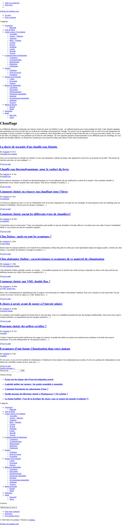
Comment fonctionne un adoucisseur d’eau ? (26, 389)
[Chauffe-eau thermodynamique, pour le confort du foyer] (5, 176)
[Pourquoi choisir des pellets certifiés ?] (3, 333)
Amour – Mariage (16, 36)
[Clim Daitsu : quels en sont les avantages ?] (5, 244)
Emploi (7, 68)
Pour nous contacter (12, 512)
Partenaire (8, 111)
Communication (16, 60)
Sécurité (13, 51)
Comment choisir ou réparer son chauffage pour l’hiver (34, 191)
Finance (12, 83)
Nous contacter (10, 17)
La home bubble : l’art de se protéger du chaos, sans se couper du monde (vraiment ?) (46, 398)
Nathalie (6, 152)
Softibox (32, 520)
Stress (12, 117)
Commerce (14, 58)
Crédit (12, 79)
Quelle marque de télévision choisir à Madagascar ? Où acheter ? (36, 394)
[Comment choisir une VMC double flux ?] (7, 289)
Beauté (12, 107)
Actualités (13, 34)
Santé (7, 113)
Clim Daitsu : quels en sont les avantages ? (25, 236)
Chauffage (13, 88)
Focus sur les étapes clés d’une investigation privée (29, 379)
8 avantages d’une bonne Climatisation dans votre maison (35, 348)
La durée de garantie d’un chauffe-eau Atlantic (28, 146)
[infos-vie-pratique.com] (9, 11)
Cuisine (12, 43)
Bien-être (13, 115)
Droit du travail (15, 73)
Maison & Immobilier (13, 85)
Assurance (9, 25)
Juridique (13, 47)
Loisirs (12, 49)
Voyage (12, 53)
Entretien (13, 96)
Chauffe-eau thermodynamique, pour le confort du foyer (34, 169)
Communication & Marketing (16, 55)
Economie (13, 81)
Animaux (13, 38)
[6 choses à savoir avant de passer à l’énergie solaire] (6, 311)
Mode (12, 109)
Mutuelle (13, 28)
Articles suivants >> (7, 368)
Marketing (13, 64)
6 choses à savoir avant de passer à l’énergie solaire (31, 303)
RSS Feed (8, 5)
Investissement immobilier (19, 98)
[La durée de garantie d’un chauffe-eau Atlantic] (8, 154)
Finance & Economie (13, 77)
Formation (13, 75)
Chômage (13, 70)
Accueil (8, 15)
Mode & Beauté (11, 105)
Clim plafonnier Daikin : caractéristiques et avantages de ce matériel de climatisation (52, 258)
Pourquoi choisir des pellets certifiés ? (23, 326)
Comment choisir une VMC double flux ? (25, 281)
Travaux (13, 102)
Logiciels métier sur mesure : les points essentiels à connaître (34, 384)
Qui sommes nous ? (12, 516)
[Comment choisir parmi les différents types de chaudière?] (4, 221)
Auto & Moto (10, 30)
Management (14, 62)
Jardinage (13, 100)
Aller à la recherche (12, 3)
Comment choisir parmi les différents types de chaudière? (35, 214)
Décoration (14, 90)
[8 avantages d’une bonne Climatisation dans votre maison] (3, 356)
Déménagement (15, 92)
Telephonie (14, 66)
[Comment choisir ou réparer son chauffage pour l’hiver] (4, 199)
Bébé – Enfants (15, 40)
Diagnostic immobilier (18, 94)
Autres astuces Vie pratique (15, 32)
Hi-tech (12, 45)
